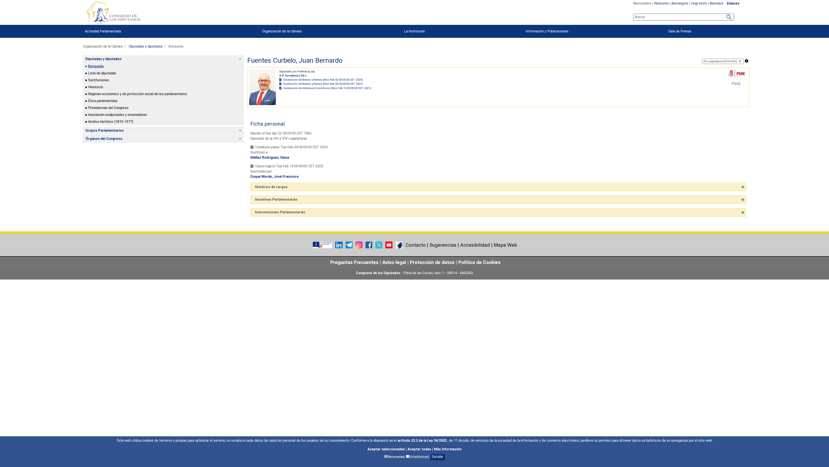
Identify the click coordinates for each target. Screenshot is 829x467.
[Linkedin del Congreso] (339, 245)
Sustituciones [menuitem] (98, 80)
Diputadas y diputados (146, 46)
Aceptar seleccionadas (386, 449)
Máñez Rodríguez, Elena (269, 157)
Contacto (416, 245)
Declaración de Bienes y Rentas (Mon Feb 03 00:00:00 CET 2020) (323, 79)
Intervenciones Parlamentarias (280, 212)
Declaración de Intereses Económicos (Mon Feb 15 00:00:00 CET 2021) (327, 88)
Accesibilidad (475, 245)
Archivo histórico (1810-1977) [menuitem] (110, 122)
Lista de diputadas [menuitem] (102, 73)
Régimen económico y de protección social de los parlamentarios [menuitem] (137, 94)
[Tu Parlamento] (323, 245)
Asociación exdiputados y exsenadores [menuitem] (117, 115)
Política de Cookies (479, 262)
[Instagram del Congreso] (359, 245)
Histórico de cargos (271, 187)
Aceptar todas (420, 449)
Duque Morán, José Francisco (274, 176)
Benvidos (716, 3)
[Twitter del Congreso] (379, 245)
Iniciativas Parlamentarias (276, 199)
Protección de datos (432, 262)
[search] (683, 17)
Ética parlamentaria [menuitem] (102, 101)
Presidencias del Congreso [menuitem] (108, 108)
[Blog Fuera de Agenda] (398, 245)
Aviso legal (394, 262)
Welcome (661, 3)
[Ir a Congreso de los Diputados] (113, 12)
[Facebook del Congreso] (369, 245)
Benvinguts (679, 3)
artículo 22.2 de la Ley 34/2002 (423, 440)
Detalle (437, 457)
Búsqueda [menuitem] (96, 66)
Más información (448, 449)
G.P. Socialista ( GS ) (292, 75)
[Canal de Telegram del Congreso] (349, 245)
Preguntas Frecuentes (354, 262)
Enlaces (733, 3)
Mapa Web (505, 245)
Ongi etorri (699, 3)
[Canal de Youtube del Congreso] (389, 245)
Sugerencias (443, 245)
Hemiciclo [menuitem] (95, 87)
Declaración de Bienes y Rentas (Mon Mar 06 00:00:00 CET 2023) (323, 83)
